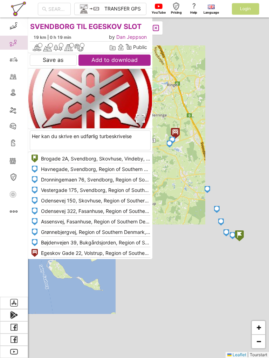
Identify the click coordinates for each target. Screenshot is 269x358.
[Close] (156, 28)
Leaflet (239, 354)
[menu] (14, 157)
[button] (239, 236)
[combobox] (57, 9)
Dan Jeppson (131, 37)
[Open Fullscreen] (139, 118)
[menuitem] (14, 26)
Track (25, 109)
